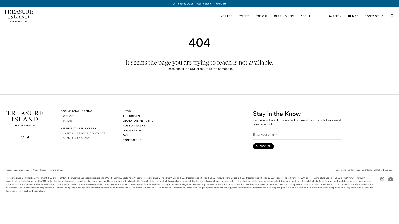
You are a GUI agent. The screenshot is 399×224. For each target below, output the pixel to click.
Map (355, 16)
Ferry (337, 16)
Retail (68, 121)
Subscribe (263, 146)
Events (244, 16)
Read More (220, 3)
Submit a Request (76, 138)
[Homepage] (18, 16)
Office (68, 116)
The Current (132, 116)
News (127, 111)
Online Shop (132, 130)
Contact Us (374, 16)
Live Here (225, 16)
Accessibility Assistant (17, 170)
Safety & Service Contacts (84, 133)
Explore (262, 16)
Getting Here (284, 16)
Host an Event (134, 125)
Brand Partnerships (138, 121)
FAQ (125, 135)
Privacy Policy (39, 170)
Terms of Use (56, 170)
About (305, 16)
